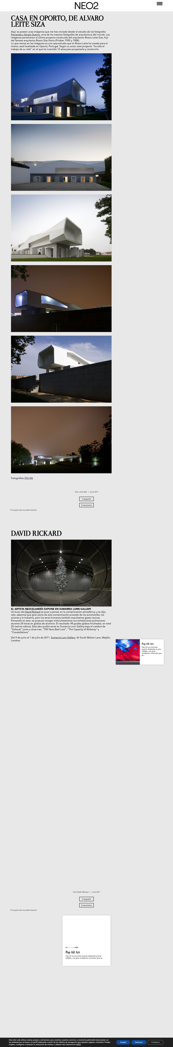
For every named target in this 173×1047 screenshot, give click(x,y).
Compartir (86, 499)
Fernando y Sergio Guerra (25, 35)
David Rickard (32, 612)
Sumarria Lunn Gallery (63, 638)
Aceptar (123, 1042)
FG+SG (28, 478)
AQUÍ (78, 1044)
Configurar (155, 1042)
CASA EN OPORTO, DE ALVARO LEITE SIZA (57, 21)
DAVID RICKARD (36, 533)
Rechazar (139, 1042)
